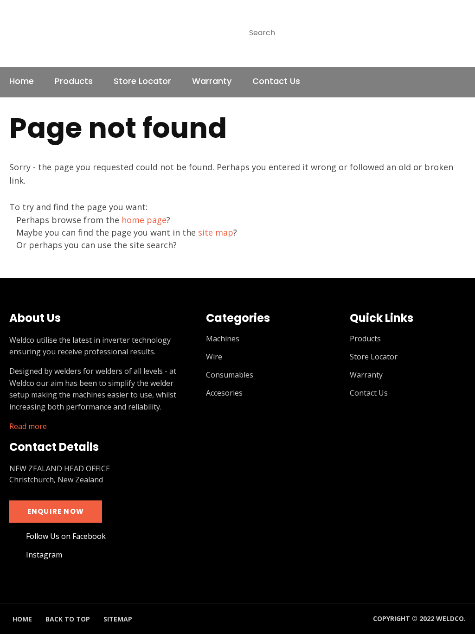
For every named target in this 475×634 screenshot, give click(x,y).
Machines (222, 338)
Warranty (211, 81)
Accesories (224, 393)
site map (215, 232)
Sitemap (117, 619)
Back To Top (67, 619)
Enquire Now (55, 511)
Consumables (229, 375)
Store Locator (142, 81)
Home (21, 81)
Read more (28, 426)
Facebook (435, 82)
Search (454, 33)
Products (74, 81)
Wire (214, 356)
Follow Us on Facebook (66, 536)
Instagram (458, 82)
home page (144, 219)
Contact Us (276, 81)
